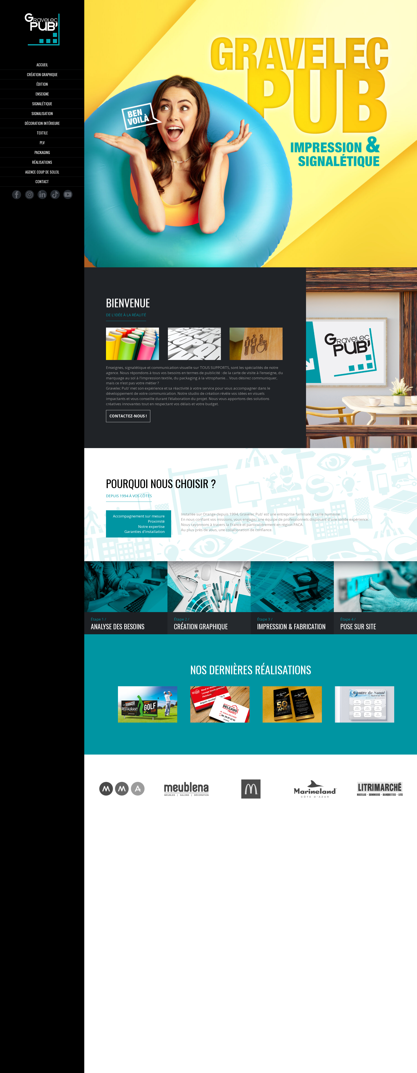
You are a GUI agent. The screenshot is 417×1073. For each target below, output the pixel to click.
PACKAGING (42, 152)
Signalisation (42, 113)
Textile (42, 133)
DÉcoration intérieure (42, 123)
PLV (42, 142)
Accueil (42, 64)
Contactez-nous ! (128, 415)
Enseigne (42, 94)
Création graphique (42, 74)
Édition (42, 84)
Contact (42, 181)
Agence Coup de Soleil (42, 172)
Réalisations (42, 162)
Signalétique (42, 103)
